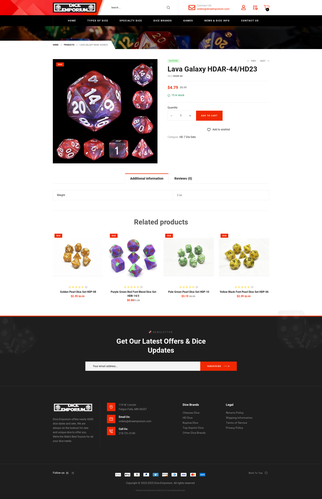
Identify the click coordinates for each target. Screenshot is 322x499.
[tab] (147, 178)
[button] (151, 66)
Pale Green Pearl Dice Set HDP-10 (188, 291)
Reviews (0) (183, 178)
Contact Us (204, 5)
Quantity (173, 107)
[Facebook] (67, 473)
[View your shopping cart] (266, 7)
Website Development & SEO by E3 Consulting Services (160, 490)
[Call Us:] (111, 431)
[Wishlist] (255, 7)
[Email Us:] (111, 419)
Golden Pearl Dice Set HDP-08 (78, 291)
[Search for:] (142, 7)
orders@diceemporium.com (213, 9)
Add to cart (209, 115)
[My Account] (243, 7)
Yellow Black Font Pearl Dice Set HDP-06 (244, 291)
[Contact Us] (192, 7)
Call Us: (123, 429)
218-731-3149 (127, 433)
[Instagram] (72, 473)
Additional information (146, 178)
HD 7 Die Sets (187, 137)
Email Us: (124, 416)
